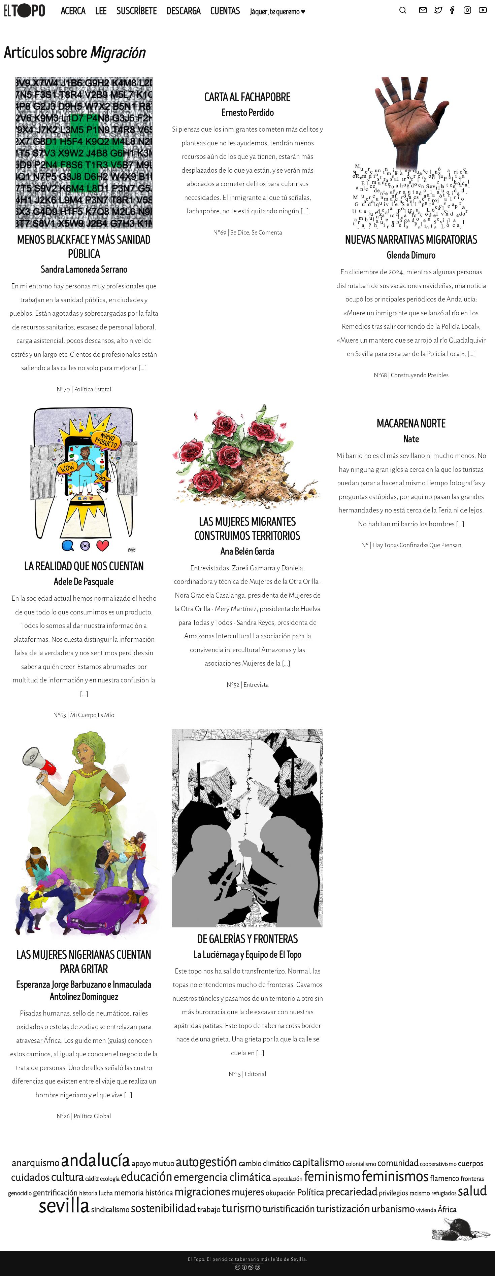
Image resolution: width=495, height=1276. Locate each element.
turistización (343, 1208)
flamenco (444, 1178)
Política (310, 1192)
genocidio (20, 1193)
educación (146, 1177)
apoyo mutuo (153, 1163)
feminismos (395, 1176)
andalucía (95, 1160)
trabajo (209, 1209)
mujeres (248, 1192)
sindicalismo (110, 1209)
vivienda (426, 1210)
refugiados (444, 1193)
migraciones (202, 1191)
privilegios (393, 1193)
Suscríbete (137, 11)
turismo (241, 1208)
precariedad (351, 1192)
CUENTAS (225, 11)
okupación (281, 1193)
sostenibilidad (163, 1208)
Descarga (184, 11)
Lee (101, 11)
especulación (287, 1179)
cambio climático (265, 1163)
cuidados (30, 1177)
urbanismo (393, 1209)
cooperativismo (438, 1164)
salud (472, 1191)
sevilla (64, 1205)
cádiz (92, 1179)
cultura (67, 1177)
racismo (419, 1193)
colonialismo (361, 1164)
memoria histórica (143, 1193)
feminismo (332, 1176)
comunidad (398, 1163)
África (447, 1209)
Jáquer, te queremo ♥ (277, 11)
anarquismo (36, 1163)
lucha (106, 1193)
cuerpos (470, 1163)
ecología (110, 1179)
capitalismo (318, 1162)
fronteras (472, 1179)
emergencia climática (222, 1177)
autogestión (206, 1162)
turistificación (289, 1209)
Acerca (73, 11)
